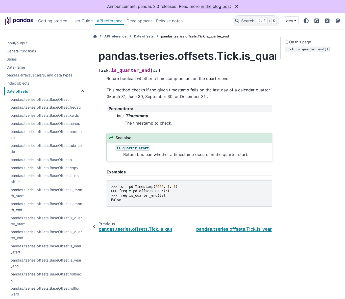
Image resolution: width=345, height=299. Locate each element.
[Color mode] (306, 20)
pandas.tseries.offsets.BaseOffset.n (41, 159)
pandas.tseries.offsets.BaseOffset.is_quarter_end (46, 235)
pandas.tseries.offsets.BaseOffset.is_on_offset (45, 178)
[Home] (95, 36)
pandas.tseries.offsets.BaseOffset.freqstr (46, 107)
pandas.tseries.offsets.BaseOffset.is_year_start (46, 249)
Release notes (169, 20)
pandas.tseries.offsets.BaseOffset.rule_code (46, 148)
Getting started (52, 20)
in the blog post (216, 6)
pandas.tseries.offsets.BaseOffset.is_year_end (46, 263)
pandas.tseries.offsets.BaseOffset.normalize (46, 134)
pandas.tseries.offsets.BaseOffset (40, 99)
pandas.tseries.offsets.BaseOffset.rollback (46, 277)
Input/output (17, 43)
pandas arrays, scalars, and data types (39, 75)
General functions (21, 51)
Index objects (18, 83)
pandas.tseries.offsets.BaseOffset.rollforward (45, 291)
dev (289, 20)
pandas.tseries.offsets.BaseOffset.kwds (45, 115)
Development (139, 20)
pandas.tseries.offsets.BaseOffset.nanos (45, 123)
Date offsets (17, 91)
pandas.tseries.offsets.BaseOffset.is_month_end (46, 207)
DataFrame (16, 67)
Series (12, 59)
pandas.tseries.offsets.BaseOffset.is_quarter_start (46, 221)
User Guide (82, 20)
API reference (109, 20)
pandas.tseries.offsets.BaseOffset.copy (44, 168)
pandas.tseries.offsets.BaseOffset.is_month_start (46, 193)
